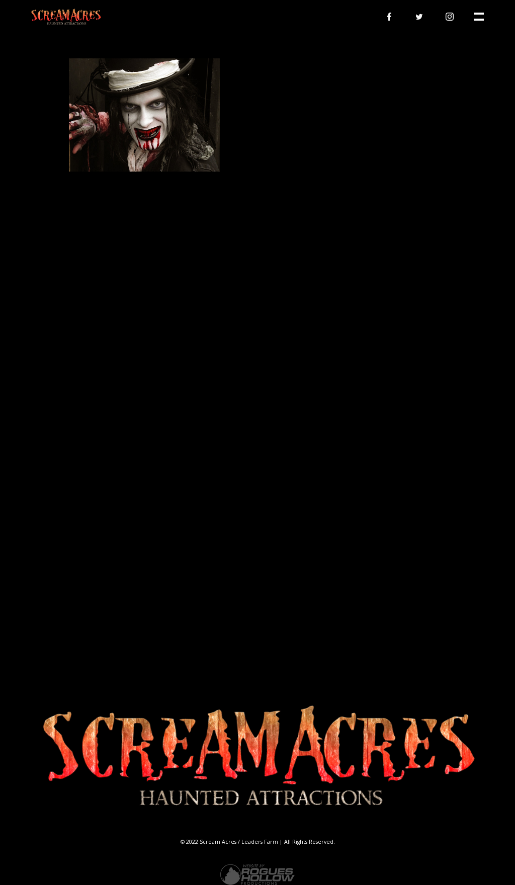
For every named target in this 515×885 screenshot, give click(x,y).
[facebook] (389, 17)
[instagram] (450, 17)
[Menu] (478, 16)
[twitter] (419, 17)
